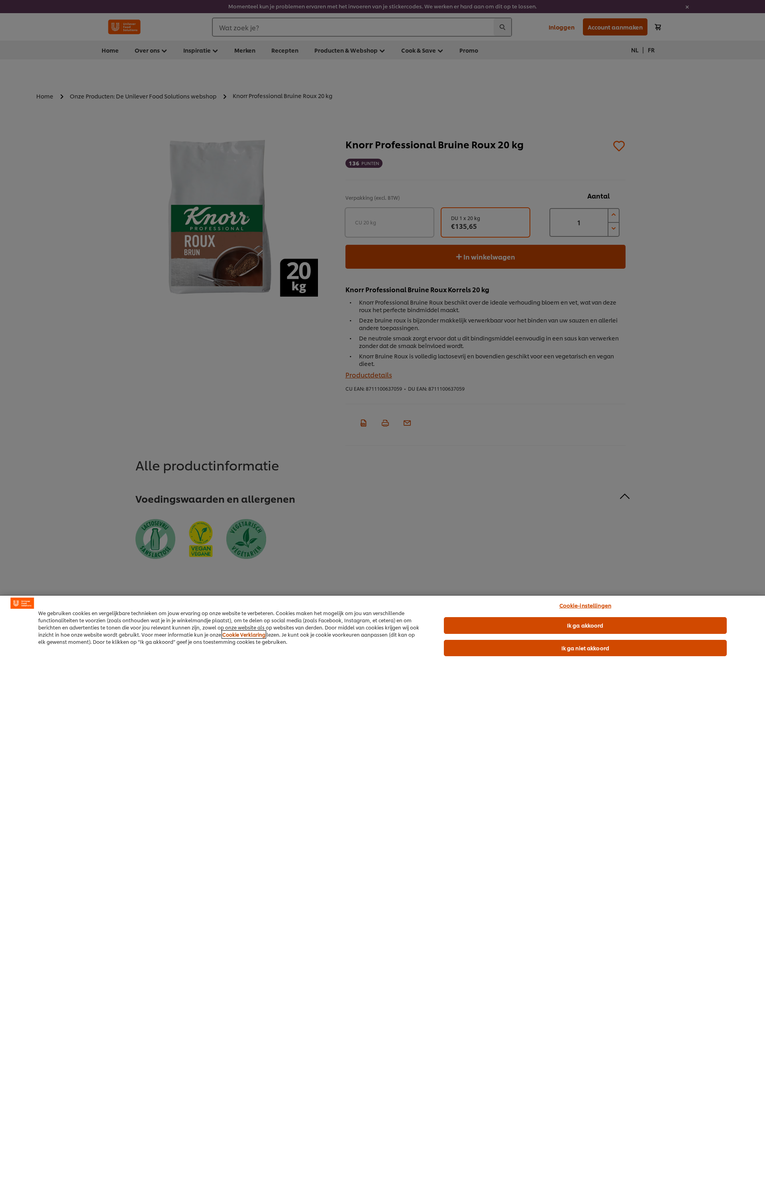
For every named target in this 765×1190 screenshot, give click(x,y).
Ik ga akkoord (585, 625)
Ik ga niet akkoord (585, 647)
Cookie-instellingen (585, 605)
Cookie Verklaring (243, 634)
